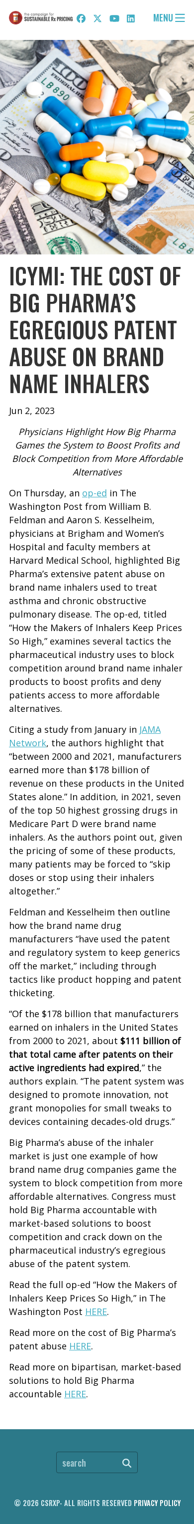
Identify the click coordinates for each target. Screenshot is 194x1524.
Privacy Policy (157, 1503)
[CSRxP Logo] (41, 17)
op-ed (94, 493)
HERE (96, 1311)
